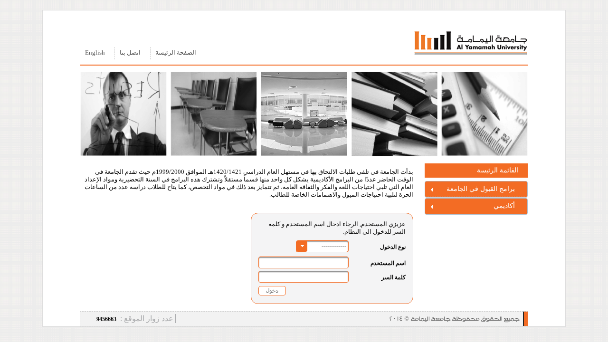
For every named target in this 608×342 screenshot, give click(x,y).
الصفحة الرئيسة (175, 52)
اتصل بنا (130, 52)
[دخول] (272, 290)
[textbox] (303, 262)
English (95, 52)
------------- (334, 246)
